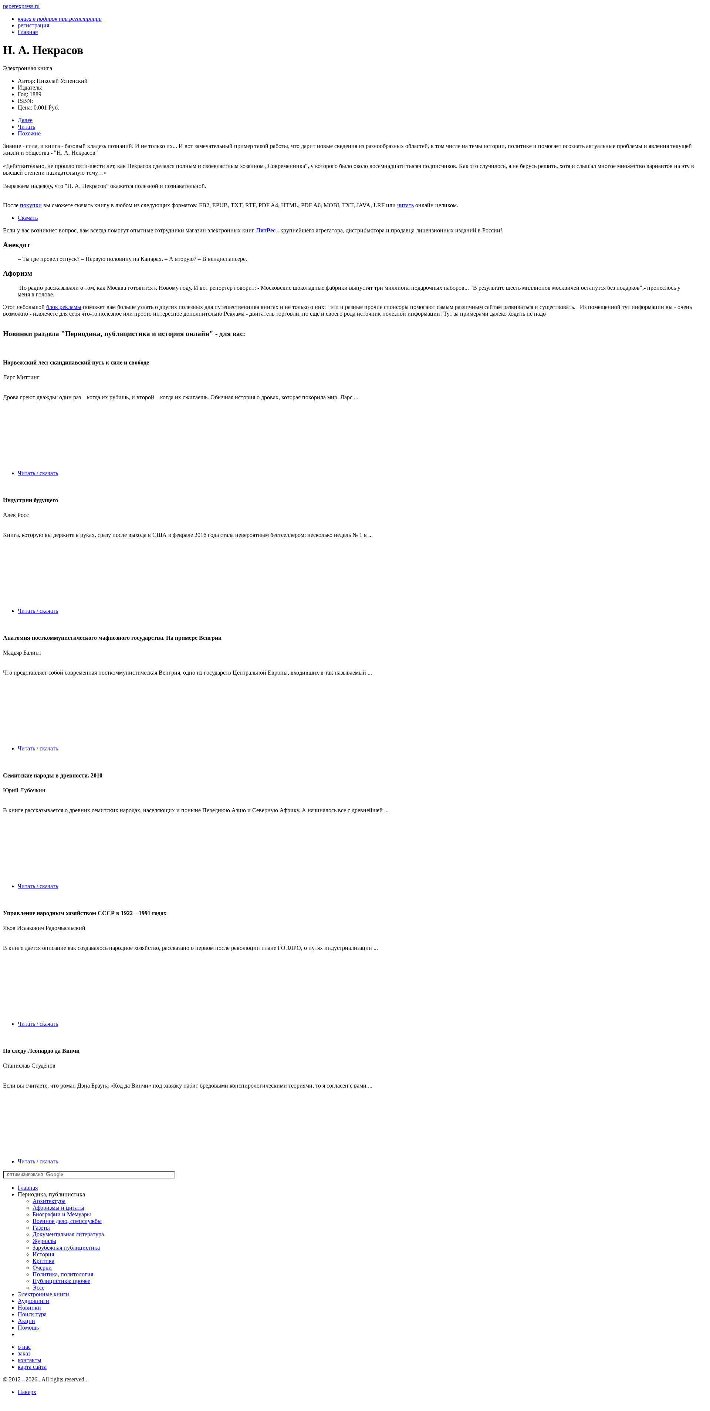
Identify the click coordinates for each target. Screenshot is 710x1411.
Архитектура (49, 1201)
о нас (24, 1347)
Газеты (41, 1227)
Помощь (28, 1327)
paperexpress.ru (21, 6)
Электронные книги (43, 1294)
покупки (31, 205)
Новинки (29, 1307)
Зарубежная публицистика (66, 1247)
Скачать (28, 218)
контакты (29, 1360)
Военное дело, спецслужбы (67, 1221)
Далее (25, 120)
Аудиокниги (33, 1301)
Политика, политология (63, 1274)
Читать (26, 127)
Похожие (29, 133)
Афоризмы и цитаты (58, 1208)
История (43, 1254)
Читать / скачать (38, 473)
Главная (28, 1188)
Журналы (44, 1241)
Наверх (27, 1392)
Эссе (38, 1287)
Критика (43, 1261)
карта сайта (32, 1367)
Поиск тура (32, 1314)
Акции (26, 1321)
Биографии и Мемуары (62, 1214)
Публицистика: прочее (61, 1281)
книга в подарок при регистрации (60, 19)
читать (405, 205)
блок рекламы (63, 307)
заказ (24, 1353)
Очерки (42, 1267)
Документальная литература (68, 1234)
